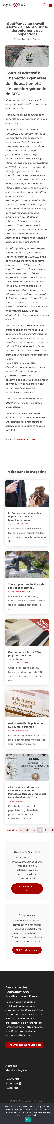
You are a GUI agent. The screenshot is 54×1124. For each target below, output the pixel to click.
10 (21, 830)
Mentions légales (16, 1070)
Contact (10, 1079)
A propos (11, 1066)
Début (10, 830)
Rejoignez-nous (29, 888)
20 (27, 830)
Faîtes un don (29, 950)
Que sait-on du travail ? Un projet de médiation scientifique (24, 655)
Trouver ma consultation (24, 1044)
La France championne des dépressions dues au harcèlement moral (24, 516)
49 (33, 830)
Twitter (10, 1088)
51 (46, 830)
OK (27, 1120)
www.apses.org (26, 439)
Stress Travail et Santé (27, 39)
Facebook (11, 1083)
